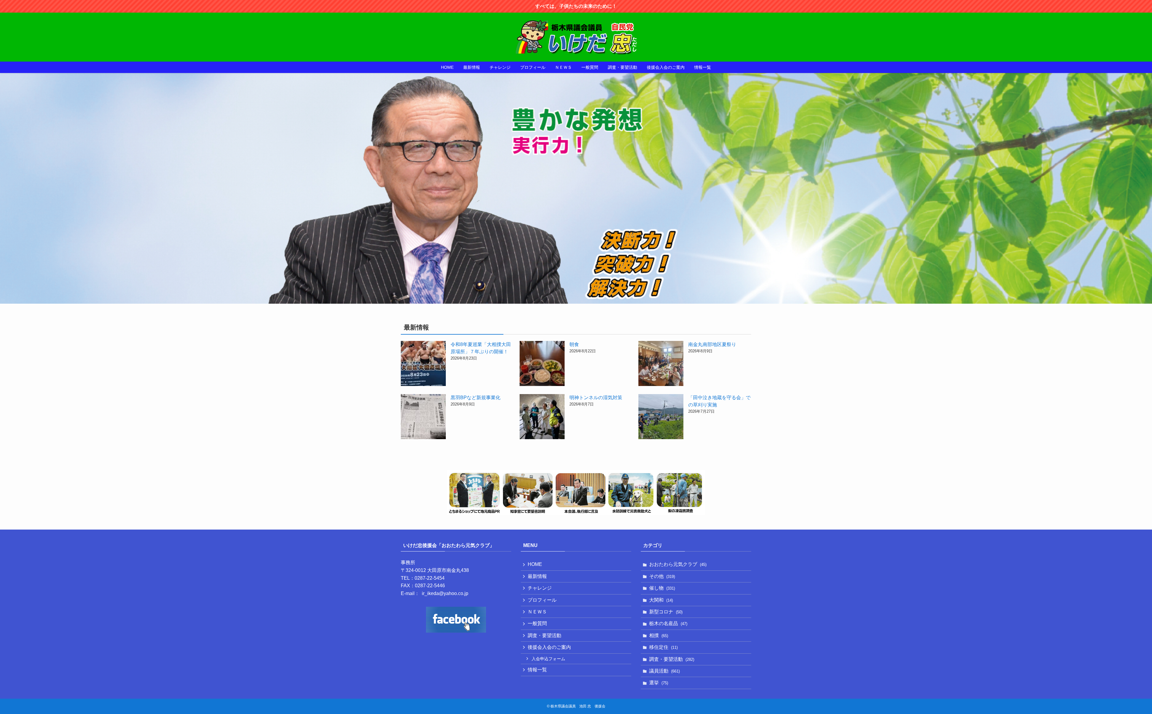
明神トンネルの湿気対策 (595, 397)
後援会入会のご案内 (549, 647)
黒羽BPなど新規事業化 (475, 397)
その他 (662, 576)
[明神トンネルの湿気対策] (542, 417)
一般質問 (537, 623)
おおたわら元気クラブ (677, 564)
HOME (535, 564)
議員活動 (664, 670)
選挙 (658, 682)
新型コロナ (665, 611)
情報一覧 (537, 669)
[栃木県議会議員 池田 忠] (576, 37)
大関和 (661, 600)
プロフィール (542, 600)
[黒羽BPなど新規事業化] (423, 417)
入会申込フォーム (548, 658)
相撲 (658, 635)
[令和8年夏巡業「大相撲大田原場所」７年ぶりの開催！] (423, 364)
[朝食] (542, 364)
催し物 (662, 588)
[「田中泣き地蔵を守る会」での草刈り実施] (660, 417)
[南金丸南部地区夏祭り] (660, 364)
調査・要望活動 (544, 635)
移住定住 (663, 647)
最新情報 (537, 576)
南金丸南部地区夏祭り (712, 344)
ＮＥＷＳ (537, 611)
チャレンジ (540, 588)
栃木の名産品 (668, 623)
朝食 (574, 344)
